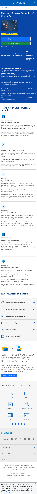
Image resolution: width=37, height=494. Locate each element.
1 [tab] (15, 424)
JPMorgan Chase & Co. (26, 465)
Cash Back (10, 408)
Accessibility (32, 467)
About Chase (8, 465)
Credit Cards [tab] (19, 447)
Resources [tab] (19, 459)
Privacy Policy (5, 492)
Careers (4, 467)
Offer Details (4, 46)
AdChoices (21, 469)
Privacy (10, 467)
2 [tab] (18, 424)
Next (25, 423)
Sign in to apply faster (20, 39)
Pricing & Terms (13, 46)
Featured (10, 398)
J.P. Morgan (16, 465)
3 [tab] (21, 424)
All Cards (27, 398)
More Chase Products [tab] (19, 453)
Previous (12, 423)
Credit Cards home (7, 7)
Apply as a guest (21, 43)
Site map (15, 469)
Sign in (34, 3)
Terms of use (23, 467)
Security (16, 467)
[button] (35, 483)
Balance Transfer (27, 408)
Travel (10, 419)
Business (27, 419)
